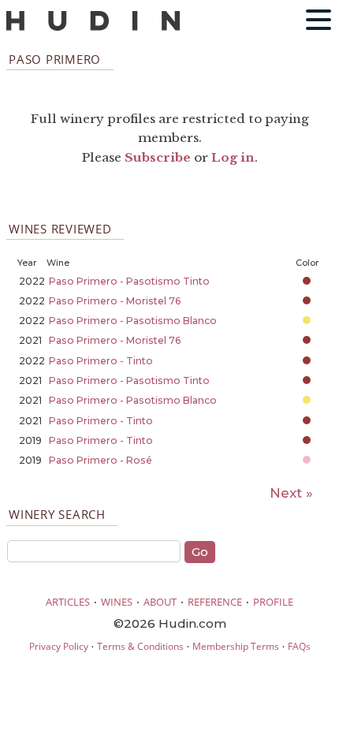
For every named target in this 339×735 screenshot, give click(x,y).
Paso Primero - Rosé (100, 460)
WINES (116, 602)
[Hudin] (93, 27)
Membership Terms (235, 646)
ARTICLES (68, 602)
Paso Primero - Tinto (101, 361)
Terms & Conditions (140, 646)
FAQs (299, 646)
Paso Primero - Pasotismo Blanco (133, 320)
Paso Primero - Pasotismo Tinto (129, 281)
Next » (291, 493)
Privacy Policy (58, 646)
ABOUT (160, 602)
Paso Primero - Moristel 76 (115, 301)
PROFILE (273, 602)
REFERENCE (215, 602)
